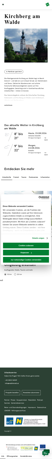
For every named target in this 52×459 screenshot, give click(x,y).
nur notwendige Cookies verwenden (26, 260)
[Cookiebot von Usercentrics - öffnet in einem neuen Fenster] (38, 197)
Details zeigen (38, 238)
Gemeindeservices (17, 403)
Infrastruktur (45, 177)
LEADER (7, 410)
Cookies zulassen (26, 245)
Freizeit (16, 177)
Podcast (40, 400)
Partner (7, 400)
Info (2, 456)
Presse (13, 400)
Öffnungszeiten (12, 456)
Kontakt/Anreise (26, 456)
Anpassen (24, 253)
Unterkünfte (6, 177)
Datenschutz (41, 407)
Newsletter (32, 400)
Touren (23, 177)
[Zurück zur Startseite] (47, 4)
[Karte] (6, 4)
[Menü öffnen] (3, 4)
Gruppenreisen (22, 400)
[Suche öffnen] (10, 4)
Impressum (32, 407)
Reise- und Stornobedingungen (15, 407)
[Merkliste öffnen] (8, 4)
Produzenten (33, 177)
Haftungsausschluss (18, 410)
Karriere (7, 403)
